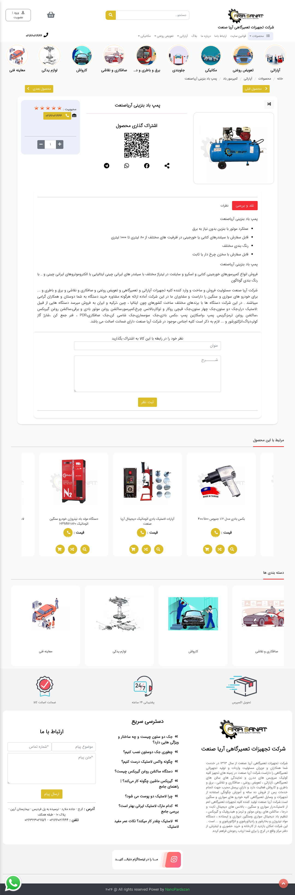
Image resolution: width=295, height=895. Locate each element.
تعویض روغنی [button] (165, 35)
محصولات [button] (258, 35)
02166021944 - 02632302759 (46, 820)
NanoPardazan (177, 889)
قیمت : (221, 532)
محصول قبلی (253, 89)
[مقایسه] (269, 104)
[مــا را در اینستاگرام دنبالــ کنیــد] (169, 861)
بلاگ (194, 35)
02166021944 (209, 536)
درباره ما (206, 35)
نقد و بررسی (245, 205)
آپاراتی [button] (183, 35)
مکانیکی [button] (145, 35)
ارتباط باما (220, 35)
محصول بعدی (42, 89)
